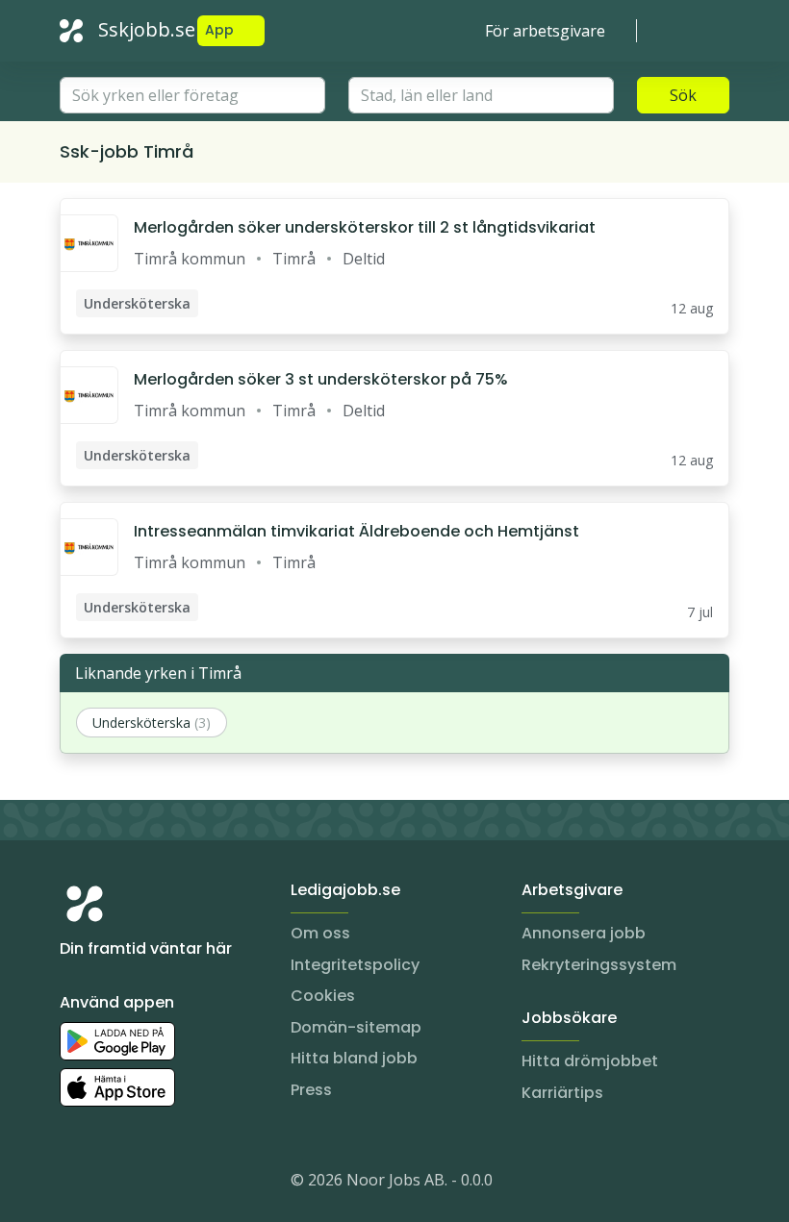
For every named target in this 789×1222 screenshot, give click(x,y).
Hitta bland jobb (354, 1058)
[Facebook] (152, 1183)
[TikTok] (190, 1183)
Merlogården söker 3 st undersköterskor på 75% (321, 379)
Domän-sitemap (356, 1027)
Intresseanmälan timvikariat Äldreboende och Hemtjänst (356, 531)
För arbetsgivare (545, 30)
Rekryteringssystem (599, 965)
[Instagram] (75, 1183)
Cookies (323, 996)
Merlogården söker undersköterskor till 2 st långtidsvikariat (365, 227)
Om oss (320, 933)
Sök (683, 95)
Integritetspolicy (355, 965)
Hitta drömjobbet (590, 1061)
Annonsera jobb (584, 933)
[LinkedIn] (113, 1183)
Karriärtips (562, 1093)
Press (311, 1090)
